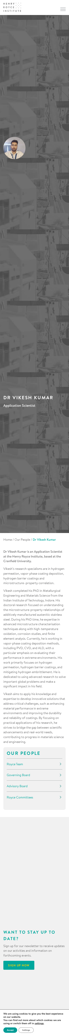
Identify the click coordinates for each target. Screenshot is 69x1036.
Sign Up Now (19, 965)
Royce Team (15, 764)
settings (39, 1023)
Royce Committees (20, 797)
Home (7, 539)
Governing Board (18, 775)
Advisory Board (17, 786)
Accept (10, 1030)
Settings (26, 1030)
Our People (22, 539)
